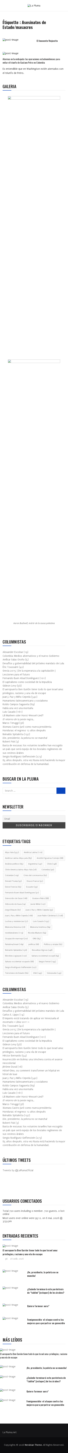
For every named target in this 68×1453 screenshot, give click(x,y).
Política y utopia (53, 944)
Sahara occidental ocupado (19, 961)
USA (37, 973)
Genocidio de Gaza (16, 898)
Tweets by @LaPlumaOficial (18, 1170)
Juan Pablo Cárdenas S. (50, 916)
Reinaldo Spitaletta (16, 950)
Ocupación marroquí (16, 938)
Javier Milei (38, 904)
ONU (36, 938)
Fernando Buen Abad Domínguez (22, 893)
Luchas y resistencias (16, 921)
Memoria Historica (15, 927)
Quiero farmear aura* (38, 1306)
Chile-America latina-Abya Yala (20, 870)
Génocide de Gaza (15, 904)
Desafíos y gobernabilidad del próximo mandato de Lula (33, 663)
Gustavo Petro (40, 898)
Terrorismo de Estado (16, 973)
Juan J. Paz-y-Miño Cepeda (39, 910)
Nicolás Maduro (37, 933)
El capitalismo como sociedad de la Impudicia (27, 682)
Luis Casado (41, 921)
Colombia (47, 870)
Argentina (35, 864)
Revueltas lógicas (42, 950)
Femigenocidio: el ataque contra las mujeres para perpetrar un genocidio (46, 1321)
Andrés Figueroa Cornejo (50, 858)
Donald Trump (13, 881)
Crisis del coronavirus (35, 875)
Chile (51, 864)
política (33, 944)
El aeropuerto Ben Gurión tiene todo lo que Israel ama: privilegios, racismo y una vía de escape (30, 1252)
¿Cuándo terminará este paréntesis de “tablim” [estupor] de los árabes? (45, 1290)
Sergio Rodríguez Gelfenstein (20, 967)
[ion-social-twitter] (15, 1185)
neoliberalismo (14, 933)
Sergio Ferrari (47, 961)
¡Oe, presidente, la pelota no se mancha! (25, 738)
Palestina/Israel (14, 944)
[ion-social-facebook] (7, 1185)
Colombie (11, 875)
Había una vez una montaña (18, 708)
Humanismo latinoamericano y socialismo (25, 700)
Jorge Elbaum (13, 910)
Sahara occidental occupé (45, 956)
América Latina (33, 852)
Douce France (35, 881)
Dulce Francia (13, 887)
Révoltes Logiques (16, 956)
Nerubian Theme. (33, 1445)
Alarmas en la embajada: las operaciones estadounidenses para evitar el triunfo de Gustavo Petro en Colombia (31, 60)
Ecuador (31, 887)
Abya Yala (12, 852)
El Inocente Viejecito (47, 40)
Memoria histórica (40, 927)
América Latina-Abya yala (18, 858)
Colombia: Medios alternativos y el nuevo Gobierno (31, 655)
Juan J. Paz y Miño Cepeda (19, 916)
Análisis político (14, 864)
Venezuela (54, 973)
